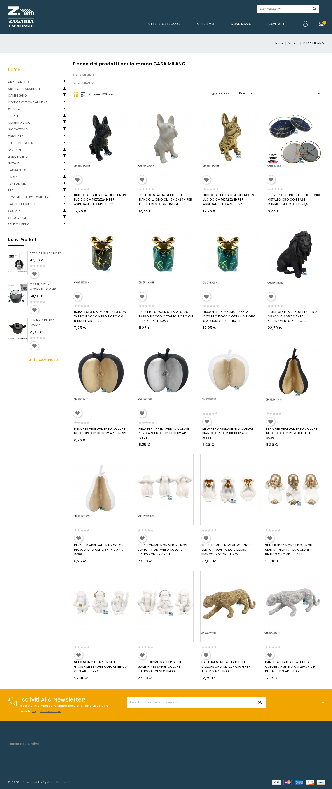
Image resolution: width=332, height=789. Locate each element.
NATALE (13, 163)
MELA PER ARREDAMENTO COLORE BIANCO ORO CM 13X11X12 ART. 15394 (228, 433)
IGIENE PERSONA (20, 143)
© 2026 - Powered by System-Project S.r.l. (41, 782)
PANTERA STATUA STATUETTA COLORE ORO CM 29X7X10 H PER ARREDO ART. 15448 (225, 666)
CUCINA (14, 109)
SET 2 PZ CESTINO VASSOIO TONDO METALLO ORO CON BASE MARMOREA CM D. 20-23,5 (295, 199)
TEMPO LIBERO (19, 224)
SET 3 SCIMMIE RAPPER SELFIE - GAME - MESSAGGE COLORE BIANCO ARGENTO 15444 (161, 666)
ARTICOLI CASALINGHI (24, 89)
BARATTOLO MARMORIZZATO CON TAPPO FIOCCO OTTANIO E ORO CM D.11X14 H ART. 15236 (166, 316)
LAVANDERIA (17, 150)
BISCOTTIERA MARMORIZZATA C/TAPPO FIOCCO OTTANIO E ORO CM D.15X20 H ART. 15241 (229, 316)
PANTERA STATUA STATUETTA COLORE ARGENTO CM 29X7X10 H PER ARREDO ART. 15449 (290, 666)
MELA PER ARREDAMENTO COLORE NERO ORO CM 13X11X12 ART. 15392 (100, 430)
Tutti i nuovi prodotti (44, 359)
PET (10, 190)
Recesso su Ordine (23, 744)
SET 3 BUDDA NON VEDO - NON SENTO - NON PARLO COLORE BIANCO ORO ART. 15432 (288, 549)
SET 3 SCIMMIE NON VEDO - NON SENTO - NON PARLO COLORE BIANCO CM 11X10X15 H (162, 549)
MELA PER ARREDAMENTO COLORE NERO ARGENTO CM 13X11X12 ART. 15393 (164, 433)
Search (314, 8)
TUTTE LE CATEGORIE (163, 23)
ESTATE (13, 116)
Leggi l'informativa (46, 711)
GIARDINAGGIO (19, 122)
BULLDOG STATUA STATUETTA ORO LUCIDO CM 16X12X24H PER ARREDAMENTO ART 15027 (229, 199)
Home (14, 69)
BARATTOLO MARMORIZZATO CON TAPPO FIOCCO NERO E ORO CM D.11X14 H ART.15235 (100, 316)
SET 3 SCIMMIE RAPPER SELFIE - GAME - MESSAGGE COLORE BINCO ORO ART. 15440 (100, 666)
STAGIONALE (17, 217)
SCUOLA (14, 211)
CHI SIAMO (205, 23)
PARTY (12, 177)
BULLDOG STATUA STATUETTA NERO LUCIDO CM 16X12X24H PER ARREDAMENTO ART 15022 (101, 199)
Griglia (76, 94)
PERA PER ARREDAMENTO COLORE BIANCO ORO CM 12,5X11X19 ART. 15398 (99, 549)
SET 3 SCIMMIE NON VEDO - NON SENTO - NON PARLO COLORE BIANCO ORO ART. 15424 (226, 549)
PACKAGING (17, 170)
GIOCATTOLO (18, 129)
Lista (83, 94)
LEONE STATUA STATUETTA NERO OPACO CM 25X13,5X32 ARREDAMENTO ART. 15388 (292, 316)
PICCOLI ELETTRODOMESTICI (29, 197)
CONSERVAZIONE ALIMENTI (28, 102)
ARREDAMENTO (19, 82)
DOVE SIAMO (241, 23)
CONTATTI (276, 23)
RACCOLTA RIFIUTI (21, 204)
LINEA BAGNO (18, 156)
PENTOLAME (17, 184)
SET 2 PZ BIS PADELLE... (47, 253)
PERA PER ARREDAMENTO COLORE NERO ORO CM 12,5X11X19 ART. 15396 (291, 433)
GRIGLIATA (15, 136)
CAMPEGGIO (17, 95)
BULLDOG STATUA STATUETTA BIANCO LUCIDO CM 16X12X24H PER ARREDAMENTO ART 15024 (165, 199)
